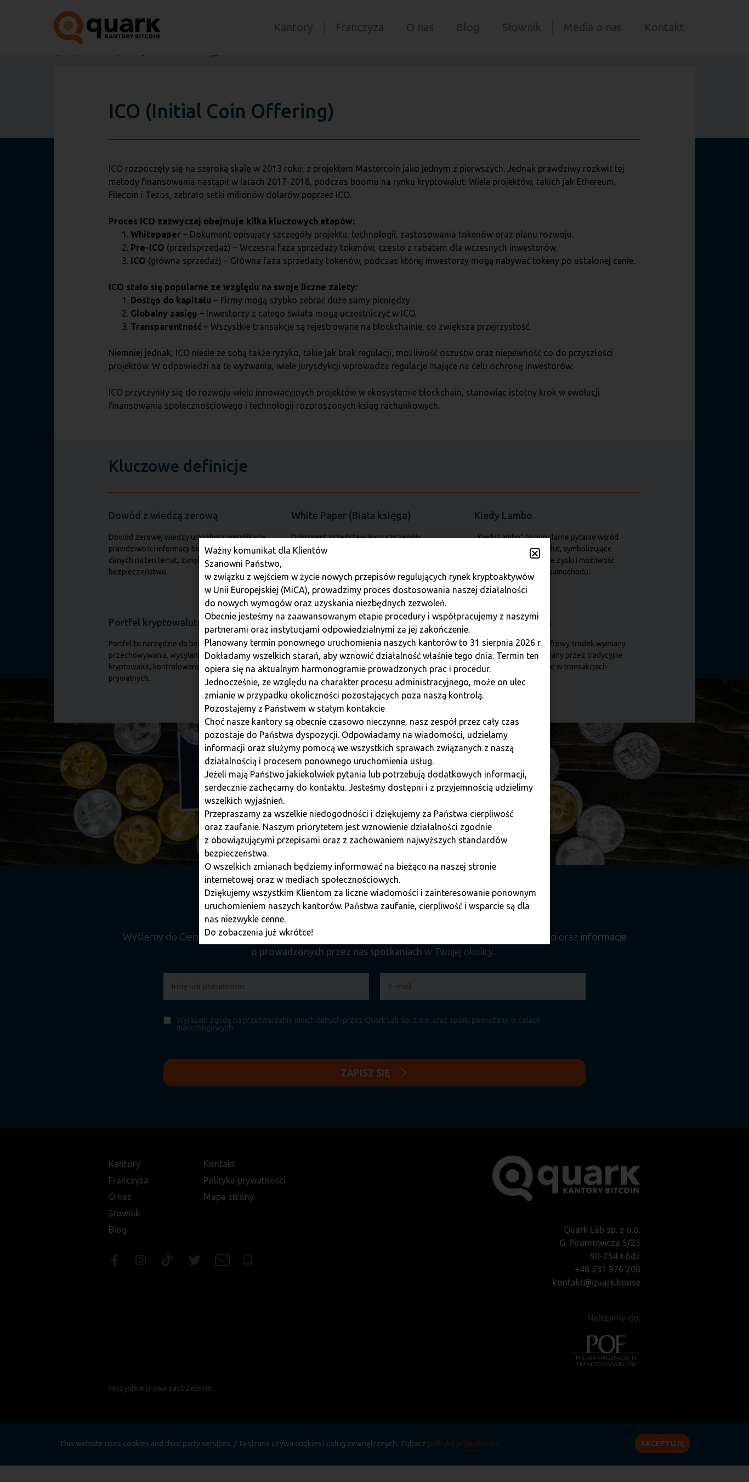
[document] (374, 741)
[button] (535, 553)
